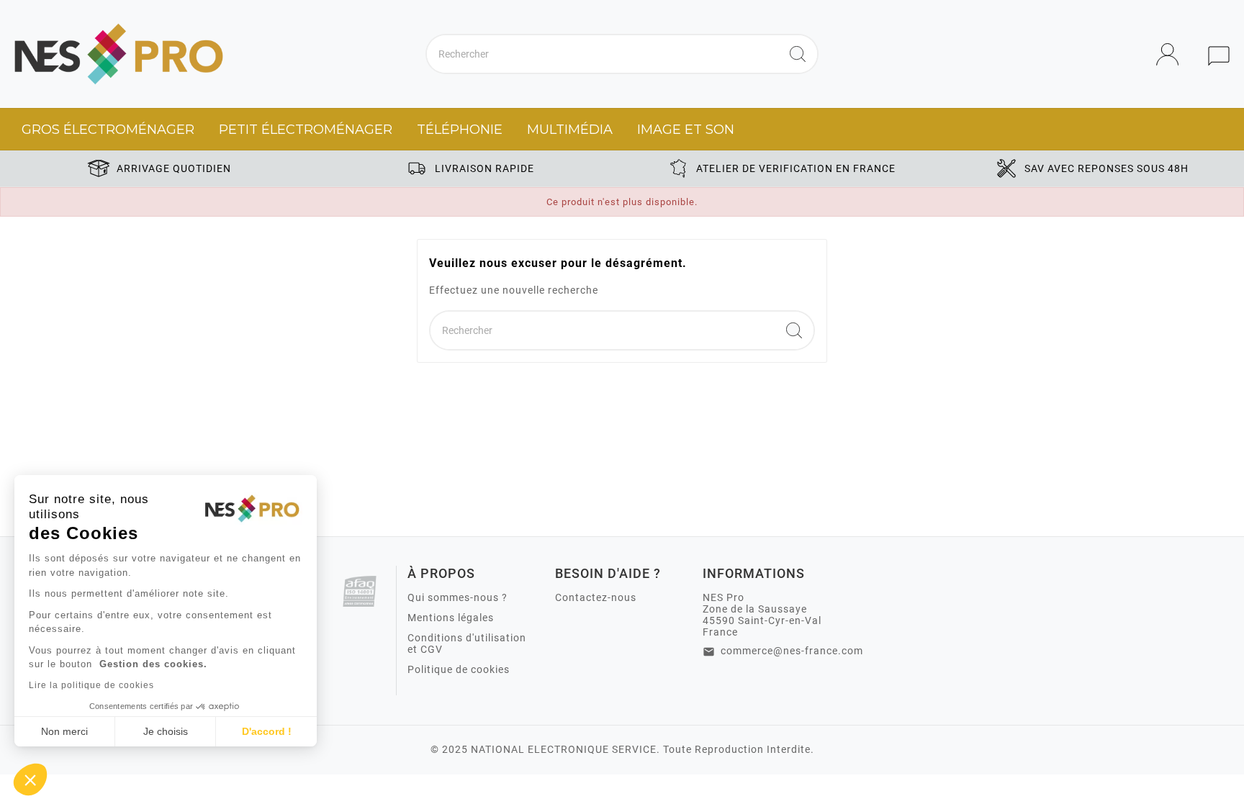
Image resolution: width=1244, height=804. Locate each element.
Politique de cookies (458, 669)
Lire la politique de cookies (91, 685)
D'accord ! (267, 731)
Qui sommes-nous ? (457, 597)
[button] (30, 779)
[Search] (798, 54)
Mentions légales (450, 617)
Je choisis (165, 731)
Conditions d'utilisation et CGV (466, 643)
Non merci (64, 731)
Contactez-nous (595, 597)
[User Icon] (1171, 54)
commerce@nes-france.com (792, 650)
